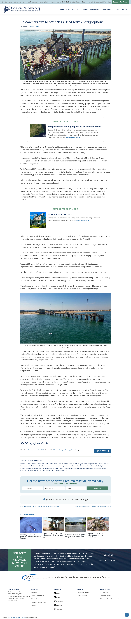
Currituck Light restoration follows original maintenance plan (53, 535)
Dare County (59, 450)
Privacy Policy (104, 592)
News (68, 9)
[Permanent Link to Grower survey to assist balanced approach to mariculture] (98, 524)
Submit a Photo (82, 596)
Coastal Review (7, 2)
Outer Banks (74, 450)
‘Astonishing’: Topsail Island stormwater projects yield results (75, 536)
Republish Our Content (38, 602)
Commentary (95, 9)
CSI (54, 450)
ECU (64, 450)
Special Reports (108, 9)
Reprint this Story (102, 451)
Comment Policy (105, 596)
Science (85, 9)
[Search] (126, 9)
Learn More (107, 555)
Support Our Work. (120, 2)
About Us (120, 9)
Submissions (35, 599)
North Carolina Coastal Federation (19, 596)
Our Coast (76, 9)
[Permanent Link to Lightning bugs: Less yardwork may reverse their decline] (31, 525)
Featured (30, 450)
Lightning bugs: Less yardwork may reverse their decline (30, 536)
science (81, 450)
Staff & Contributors (37, 596)
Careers (33, 605)
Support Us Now (107, 560)
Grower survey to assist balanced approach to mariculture (96, 535)
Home (61, 9)
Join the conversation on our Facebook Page (67, 499)
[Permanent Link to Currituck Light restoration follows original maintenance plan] (53, 524)
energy (68, 450)
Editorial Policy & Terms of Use (110, 599)
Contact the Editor (83, 592)
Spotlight (41, 450)
